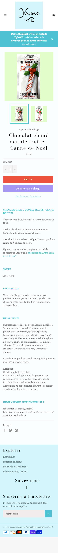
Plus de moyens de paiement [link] (28, 196)
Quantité (7, 162)
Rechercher (9, 456)
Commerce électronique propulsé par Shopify (35, 527)
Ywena (12, 527)
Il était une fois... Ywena (15, 471)
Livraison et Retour (12, 461)
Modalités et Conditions (15, 466)
